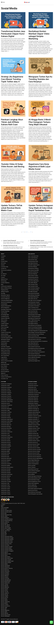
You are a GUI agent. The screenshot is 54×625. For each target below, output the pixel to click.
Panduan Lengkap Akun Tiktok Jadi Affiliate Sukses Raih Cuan (12, 122)
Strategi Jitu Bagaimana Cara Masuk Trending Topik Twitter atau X (12, 79)
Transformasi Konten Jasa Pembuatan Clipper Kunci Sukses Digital (13, 33)
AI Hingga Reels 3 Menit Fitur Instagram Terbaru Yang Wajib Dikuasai (40, 122)
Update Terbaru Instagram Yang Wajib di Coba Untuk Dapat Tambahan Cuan (41, 208)
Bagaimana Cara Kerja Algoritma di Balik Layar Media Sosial (39, 166)
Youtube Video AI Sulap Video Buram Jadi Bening (12, 165)
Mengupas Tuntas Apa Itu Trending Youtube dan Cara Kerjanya (40, 79)
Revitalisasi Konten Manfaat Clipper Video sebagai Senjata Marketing (39, 35)
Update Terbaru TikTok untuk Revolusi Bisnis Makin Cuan (11, 208)
